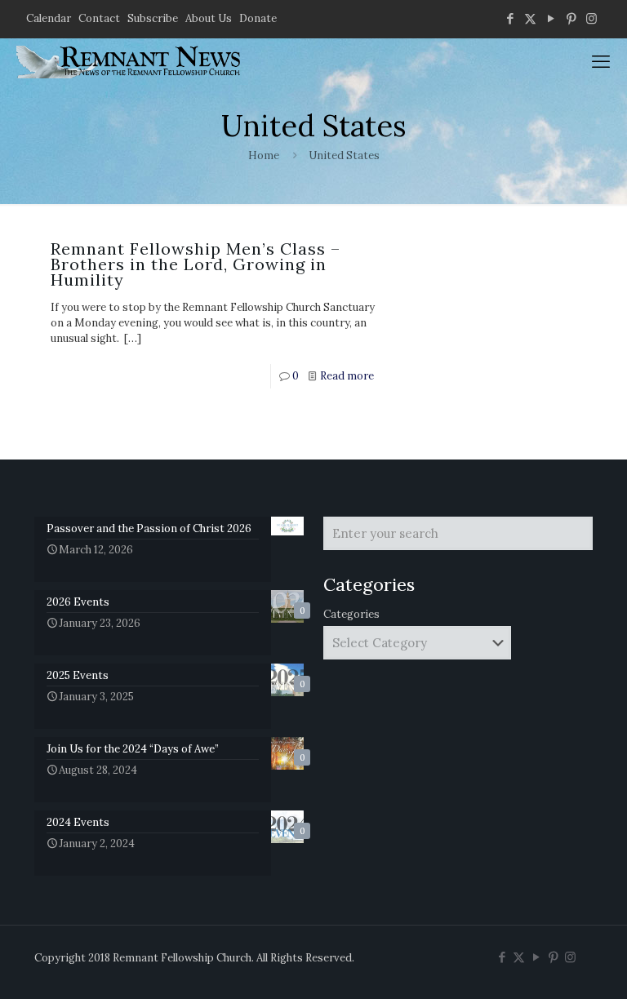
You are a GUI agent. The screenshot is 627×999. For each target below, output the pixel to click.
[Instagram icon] (591, 18)
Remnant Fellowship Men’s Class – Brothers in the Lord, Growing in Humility (195, 264)
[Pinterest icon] (571, 18)
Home (263, 155)
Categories (351, 614)
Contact (99, 18)
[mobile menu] (601, 61)
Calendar (48, 18)
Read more (347, 376)
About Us (208, 18)
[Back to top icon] (548, 965)
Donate (258, 18)
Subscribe (152, 18)
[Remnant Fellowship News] (130, 61)
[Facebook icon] (510, 18)
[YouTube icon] (551, 18)
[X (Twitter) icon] (530, 18)
